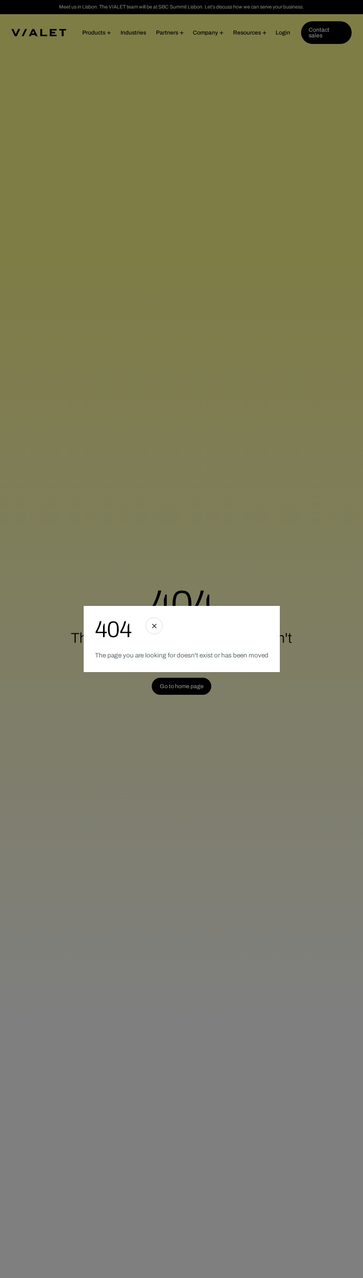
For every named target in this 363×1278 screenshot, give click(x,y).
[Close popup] (154, 625)
